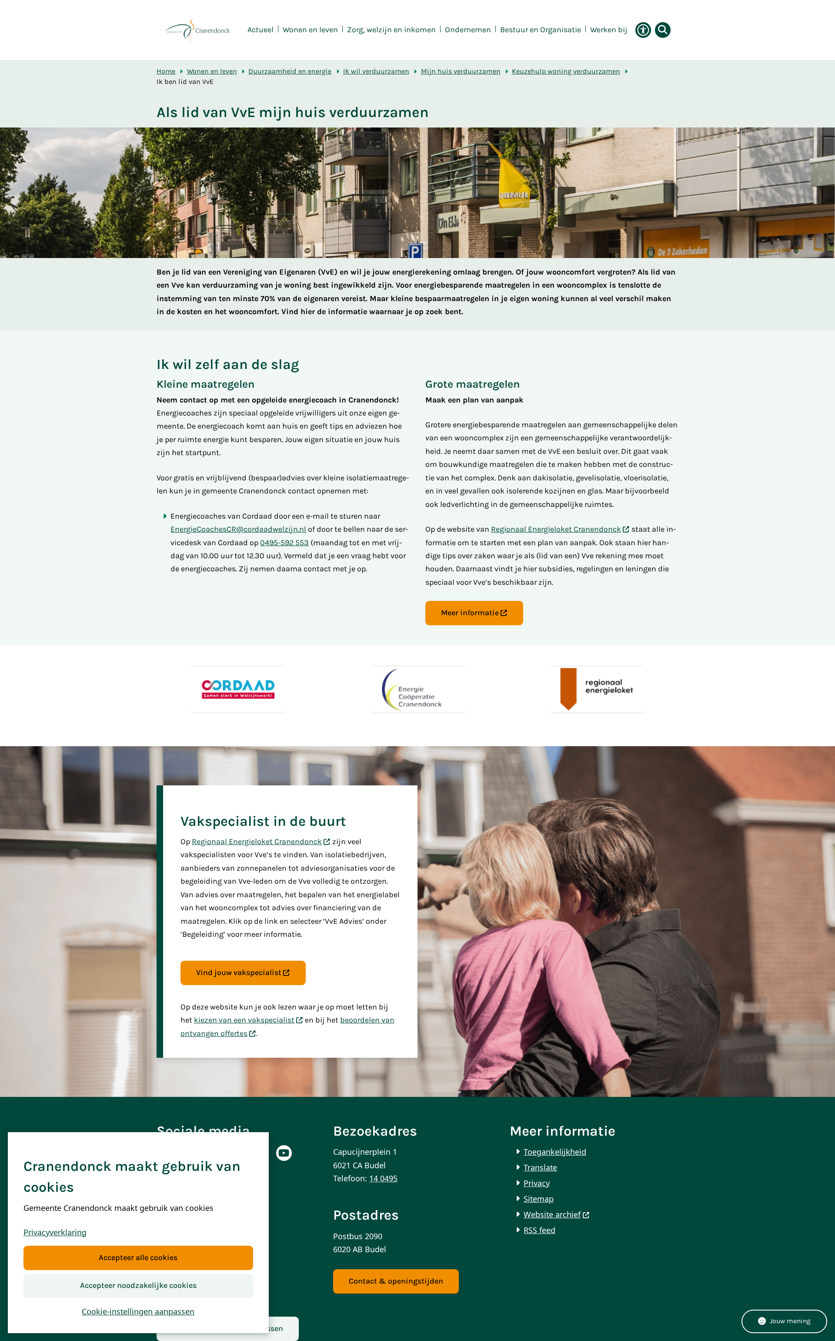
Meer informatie (470, 612)
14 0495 (383, 1178)
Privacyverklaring (55, 1232)
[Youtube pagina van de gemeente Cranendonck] (284, 1153)
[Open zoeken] (663, 30)
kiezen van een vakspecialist (244, 1020)
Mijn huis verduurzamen (461, 71)
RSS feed (539, 1230)
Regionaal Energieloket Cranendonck (556, 529)
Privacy (537, 1183)
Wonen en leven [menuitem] (310, 29)
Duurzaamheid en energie (289, 71)
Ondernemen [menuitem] (468, 29)
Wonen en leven (212, 71)
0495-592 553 (284, 542)
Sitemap (539, 1198)
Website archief (552, 1214)
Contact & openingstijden (396, 1281)
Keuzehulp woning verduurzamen (566, 71)
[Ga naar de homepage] (197, 30)
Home (166, 71)
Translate (540, 1167)
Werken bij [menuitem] (609, 29)
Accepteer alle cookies (138, 1257)
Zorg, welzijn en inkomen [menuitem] (391, 29)
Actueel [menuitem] (260, 29)
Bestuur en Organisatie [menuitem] (540, 29)
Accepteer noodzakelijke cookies (138, 1285)
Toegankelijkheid (555, 1152)
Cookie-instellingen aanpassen (138, 1311)
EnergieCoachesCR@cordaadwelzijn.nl (238, 529)
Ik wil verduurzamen (376, 71)
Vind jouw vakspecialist (238, 972)
